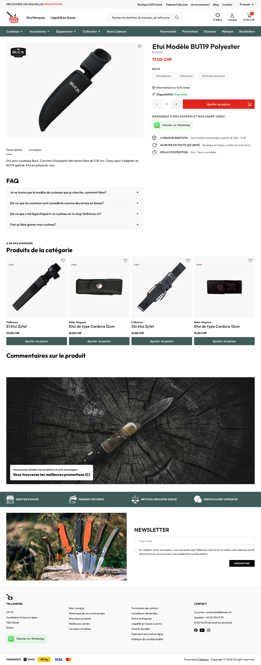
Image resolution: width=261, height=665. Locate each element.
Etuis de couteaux (213, 76)
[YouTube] (202, 630)
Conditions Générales (144, 613)
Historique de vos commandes (87, 613)
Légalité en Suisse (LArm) (146, 623)
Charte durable (140, 629)
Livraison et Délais (80, 629)
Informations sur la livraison (173, 87)
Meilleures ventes (79, 623)
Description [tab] (14, 150)
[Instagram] (209, 630)
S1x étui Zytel (142, 326)
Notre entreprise (141, 618)
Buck (156, 69)
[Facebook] (196, 630)
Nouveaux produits (80, 618)
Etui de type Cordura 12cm (91, 326)
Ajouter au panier (219, 104)
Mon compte (76, 608)
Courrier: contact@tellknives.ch (213, 612)
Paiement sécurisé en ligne (147, 634)
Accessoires (163, 76)
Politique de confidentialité (147, 639)
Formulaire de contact (144, 608)
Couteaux (186, 76)
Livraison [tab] (35, 150)
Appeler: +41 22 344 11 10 (209, 617)
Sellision (204, 659)
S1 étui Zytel (16, 326)
